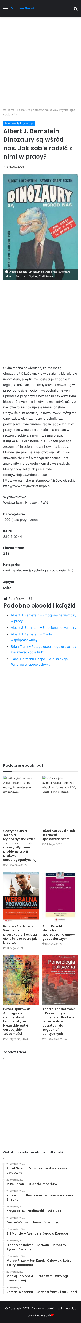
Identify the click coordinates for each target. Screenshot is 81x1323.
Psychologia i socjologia (19, 123)
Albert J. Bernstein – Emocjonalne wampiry (43, 628)
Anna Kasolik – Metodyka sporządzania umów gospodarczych (58, 932)
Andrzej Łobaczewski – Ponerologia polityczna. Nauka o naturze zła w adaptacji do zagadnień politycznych (58, 1021)
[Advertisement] (40, 63)
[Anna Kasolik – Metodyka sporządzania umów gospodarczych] (60, 897)
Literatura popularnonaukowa (37, 110)
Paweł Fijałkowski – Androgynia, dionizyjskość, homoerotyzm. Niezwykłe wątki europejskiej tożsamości (18, 1021)
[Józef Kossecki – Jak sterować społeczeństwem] (60, 801)
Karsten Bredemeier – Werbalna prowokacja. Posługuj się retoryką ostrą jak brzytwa (20, 934)
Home (10, 110)
